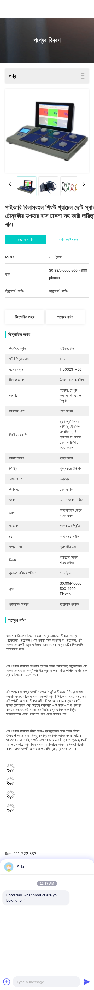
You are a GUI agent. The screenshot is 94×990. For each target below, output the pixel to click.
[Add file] (6, 981)
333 (32, 854)
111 (17, 854)
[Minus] (87, 867)
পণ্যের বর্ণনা (65, 317)
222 (24, 854)
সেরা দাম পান (25, 239)
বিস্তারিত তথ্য (24, 317)
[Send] (87, 981)
